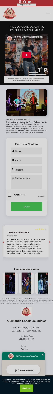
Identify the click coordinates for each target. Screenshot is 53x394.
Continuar (26, 388)
